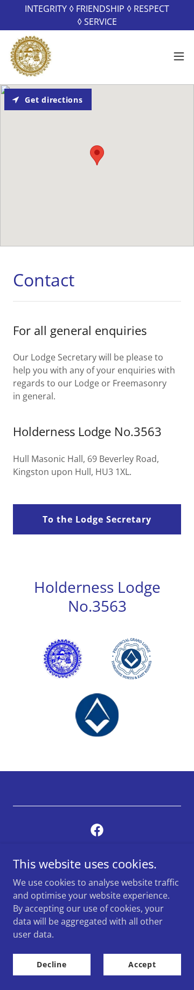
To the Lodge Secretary (97, 519)
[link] (31, 56)
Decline (52, 964)
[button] (179, 56)
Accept (142, 964)
